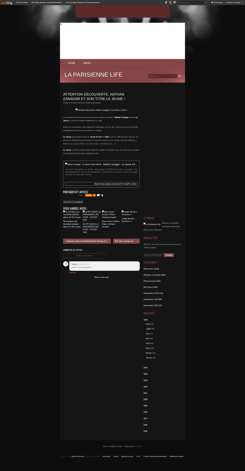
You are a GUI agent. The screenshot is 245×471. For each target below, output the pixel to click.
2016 (145, 424)
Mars (148, 348)
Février (149, 353)
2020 (146, 399)
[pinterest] (174, 2)
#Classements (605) (152, 281)
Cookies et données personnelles (155, 456)
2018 (145, 412)
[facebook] (166, 2)
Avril (148, 343)
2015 (145, 431)
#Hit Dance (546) (151, 287)
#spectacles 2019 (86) (153, 299)
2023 (146, 380)
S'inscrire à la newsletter (73, 202)
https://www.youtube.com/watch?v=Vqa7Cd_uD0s (115, 184)
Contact (87, 63)
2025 (146, 367)
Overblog (138, 446)
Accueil (72, 63)
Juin (147, 333)
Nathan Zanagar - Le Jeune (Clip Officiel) (120, 164)
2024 (146, 373)
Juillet (148, 329)
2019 (145, 405)
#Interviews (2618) (151, 269)
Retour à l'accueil (101, 277)
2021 (145, 393)
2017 (145, 418)
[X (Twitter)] (170, 2)
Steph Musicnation (77, 456)
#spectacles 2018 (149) (153, 293)
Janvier (149, 358)
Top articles (107, 456)
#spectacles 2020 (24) (153, 305)
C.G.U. (138, 456)
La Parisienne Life (93, 74)
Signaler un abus (127, 456)
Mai (147, 338)
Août (148, 324)
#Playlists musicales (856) (155, 275)
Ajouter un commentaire (84, 256)
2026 (146, 319)
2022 (146, 386)
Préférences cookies (176, 456)
